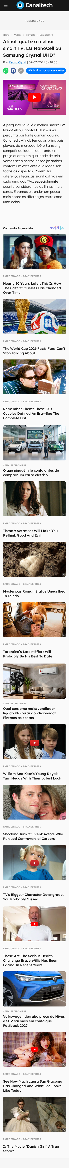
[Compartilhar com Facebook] (13, 71)
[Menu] (5, 6)
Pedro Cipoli (17, 62)
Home (6, 34)
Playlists (30, 34)
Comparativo (46, 34)
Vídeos (17, 34)
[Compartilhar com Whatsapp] (5, 71)
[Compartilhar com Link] (21, 71)
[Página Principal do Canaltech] (34, 8)
